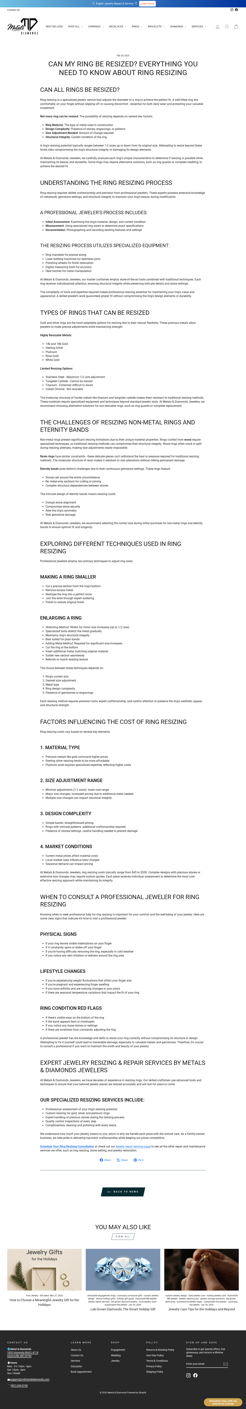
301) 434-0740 (19, 1385)
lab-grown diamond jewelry (124, 1301)
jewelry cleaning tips (189, 1298)
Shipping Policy (154, 1371)
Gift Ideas (44, 1295)
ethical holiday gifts (105, 1298)
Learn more (147, 3)
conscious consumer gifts (129, 1295)
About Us (76, 1349)
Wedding (116, 1355)
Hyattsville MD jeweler (146, 1298)
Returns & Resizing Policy (160, 1349)
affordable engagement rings (101, 1295)
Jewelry (115, 1360)
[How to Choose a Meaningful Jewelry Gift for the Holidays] (44, 1270)
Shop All (74, 26)
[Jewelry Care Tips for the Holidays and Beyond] (201, 1270)
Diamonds (177, 26)
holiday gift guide (125, 1298)
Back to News (125, 1191)
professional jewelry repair (189, 1301)
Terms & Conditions (157, 1360)
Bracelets (155, 26)
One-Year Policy (155, 1355)
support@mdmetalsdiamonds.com (29, 1379)
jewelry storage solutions (212, 1298)
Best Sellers (54, 26)
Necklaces (116, 26)
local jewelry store (147, 1301)
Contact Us (13, 9)
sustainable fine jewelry (116, 1305)
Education (76, 1366)
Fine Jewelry (32, 1295)
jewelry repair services (98, 1301)
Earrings (94, 26)
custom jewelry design (176, 1295)
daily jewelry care (197, 1295)
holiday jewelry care (216, 1295)
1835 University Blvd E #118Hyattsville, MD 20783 (22, 1354)
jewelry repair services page (133, 1146)
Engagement (118, 1349)
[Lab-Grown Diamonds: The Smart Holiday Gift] (123, 1270)
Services (197, 26)
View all (123, 1236)
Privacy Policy (154, 1366)
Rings (136, 26)
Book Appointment (81, 1371)
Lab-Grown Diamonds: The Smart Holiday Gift (123, 1309)
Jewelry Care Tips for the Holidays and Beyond (201, 1309)
